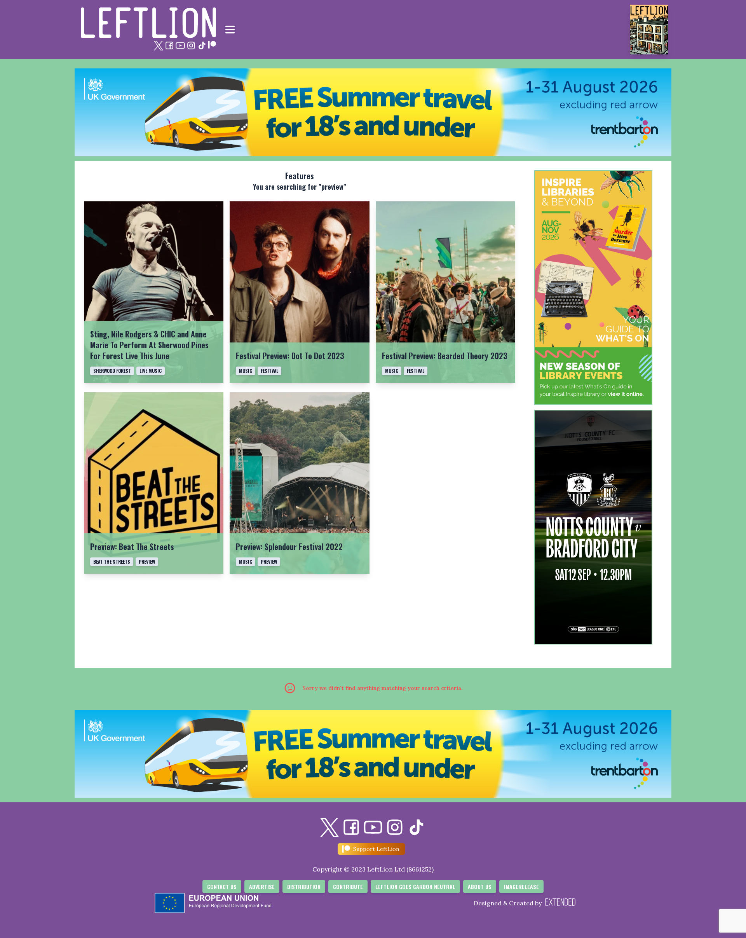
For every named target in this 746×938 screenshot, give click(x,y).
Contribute (348, 886)
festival (269, 370)
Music (245, 561)
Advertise (262, 886)
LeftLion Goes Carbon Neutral (415, 886)
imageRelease (521, 886)
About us (480, 886)
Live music (150, 370)
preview (147, 561)
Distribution (304, 886)
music (245, 370)
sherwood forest (112, 370)
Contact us (222, 886)
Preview (269, 561)
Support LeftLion (376, 848)
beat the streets (111, 561)
